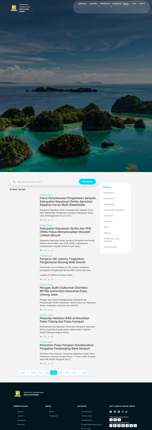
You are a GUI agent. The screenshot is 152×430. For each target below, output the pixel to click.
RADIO (142, 4)
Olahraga (107, 233)
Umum (106, 227)
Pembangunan (109, 204)
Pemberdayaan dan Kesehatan (111, 240)
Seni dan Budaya (110, 247)
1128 (47, 372)
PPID (134, 4)
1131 (67, 372)
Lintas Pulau (108, 216)
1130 (60, 372)
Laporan (20, 416)
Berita (51, 412)
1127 (40, 372)
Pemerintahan (109, 193)
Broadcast (53, 416)
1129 (54, 372)
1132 (74, 372)
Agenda (20, 412)
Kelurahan (21, 424)
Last (84, 372)
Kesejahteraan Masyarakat (114, 210)
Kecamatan (21, 420)
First (23, 372)
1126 (33, 372)
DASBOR (93, 4)
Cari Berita (87, 181)
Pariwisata (108, 221)
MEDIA (126, 4)
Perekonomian (109, 198)
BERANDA (82, 4)
